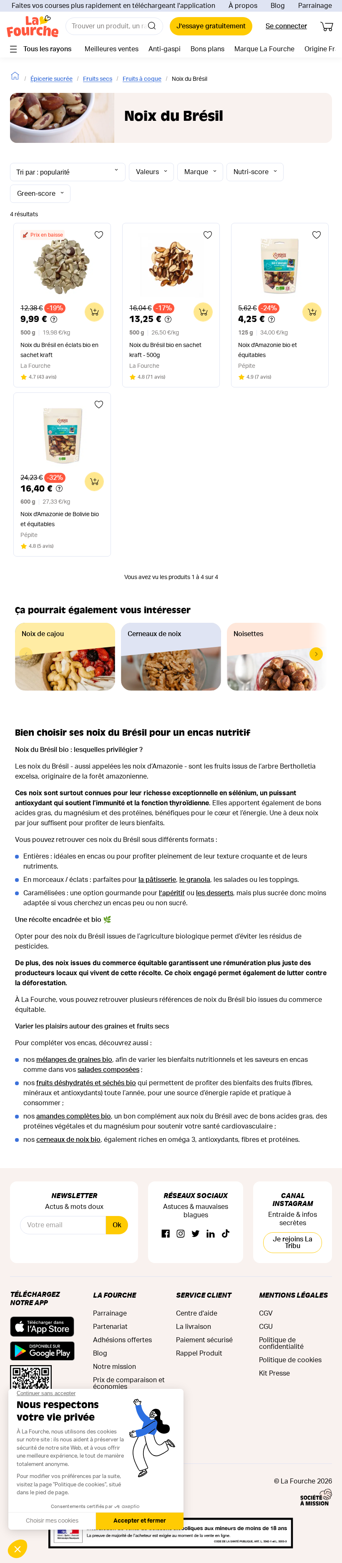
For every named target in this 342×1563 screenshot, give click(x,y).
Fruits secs (97, 79)
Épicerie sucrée (51, 79)
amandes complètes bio (73, 1116)
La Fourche (114, 1295)
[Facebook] (165, 1234)
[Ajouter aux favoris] (99, 235)
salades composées (108, 1069)
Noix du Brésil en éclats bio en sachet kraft (59, 350)
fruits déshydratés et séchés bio (86, 1083)
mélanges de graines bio (74, 1059)
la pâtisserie (157, 879)
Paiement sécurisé (204, 1340)
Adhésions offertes (122, 1340)
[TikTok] (225, 1234)
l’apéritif (172, 893)
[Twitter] (195, 1234)
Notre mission (114, 1366)
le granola (194, 879)
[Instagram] (180, 1234)
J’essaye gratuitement (211, 26)
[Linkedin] (210, 1234)
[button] (316, 654)
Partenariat (110, 1326)
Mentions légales (293, 1295)
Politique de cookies (290, 1360)
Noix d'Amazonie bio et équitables (267, 350)
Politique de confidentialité (281, 1343)
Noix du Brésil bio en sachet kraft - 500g (165, 350)
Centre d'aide (196, 1313)
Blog (278, 5)
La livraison (193, 1326)
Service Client (203, 1295)
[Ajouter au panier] (94, 312)
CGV (266, 1313)
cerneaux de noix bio (68, 1139)
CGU (266, 1326)
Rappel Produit (199, 1353)
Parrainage (315, 5)
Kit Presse (274, 1373)
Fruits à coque (142, 79)
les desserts (214, 893)
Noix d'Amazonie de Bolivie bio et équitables (59, 519)
